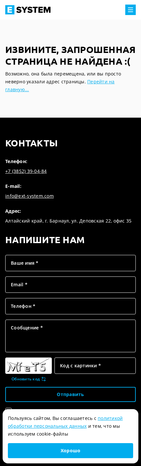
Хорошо (71, 450)
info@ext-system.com (29, 196)
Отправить (70, 394)
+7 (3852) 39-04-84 (26, 171)
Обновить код (25, 379)
